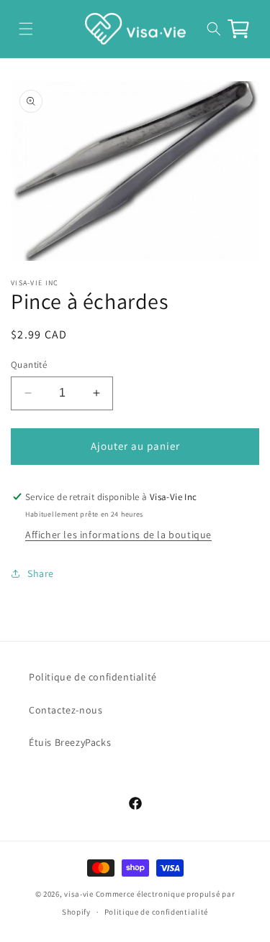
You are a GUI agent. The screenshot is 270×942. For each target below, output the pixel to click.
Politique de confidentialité (93, 676)
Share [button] (40, 573)
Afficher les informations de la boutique (118, 534)
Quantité (29, 365)
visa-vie (79, 894)
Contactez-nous (65, 709)
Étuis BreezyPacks (70, 742)
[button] (25, 28)
